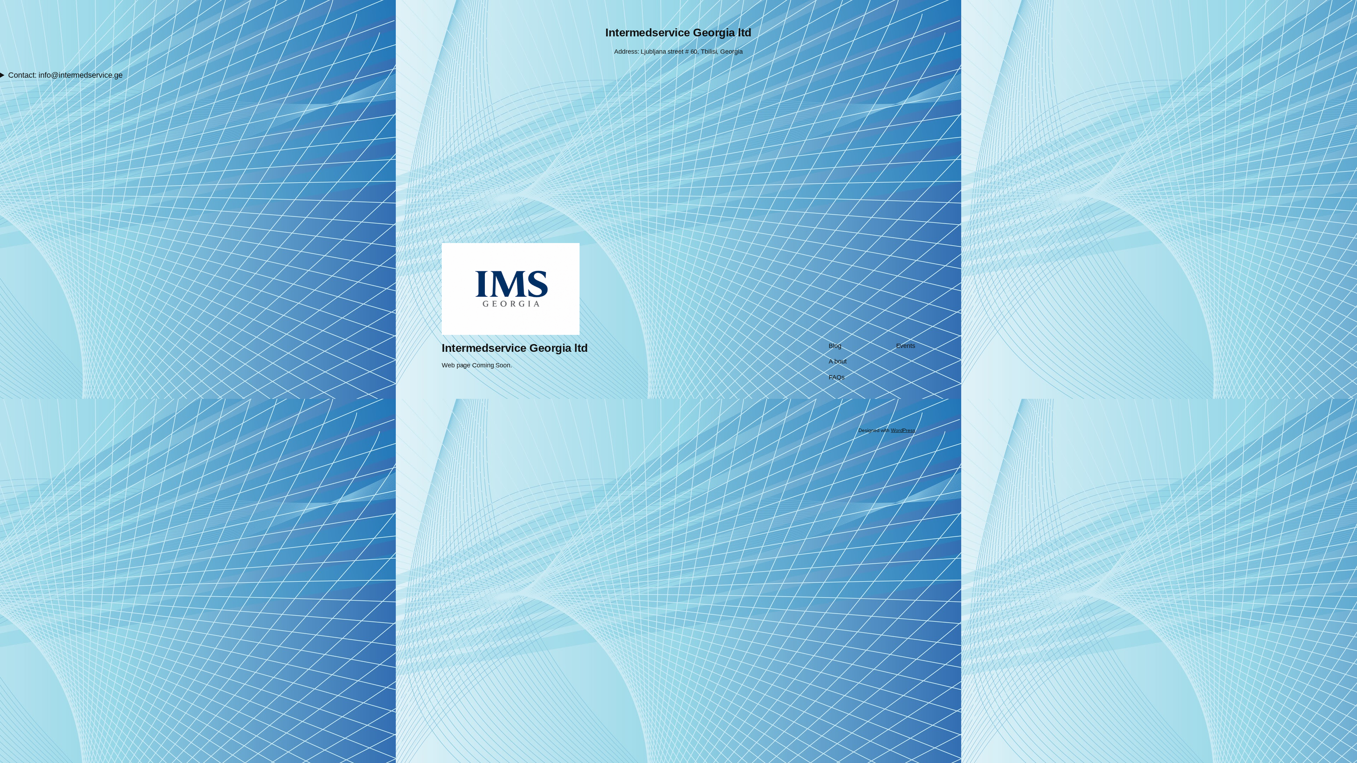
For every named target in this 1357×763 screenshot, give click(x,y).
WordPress (903, 430)
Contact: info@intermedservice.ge (65, 75)
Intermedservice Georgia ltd (678, 32)
